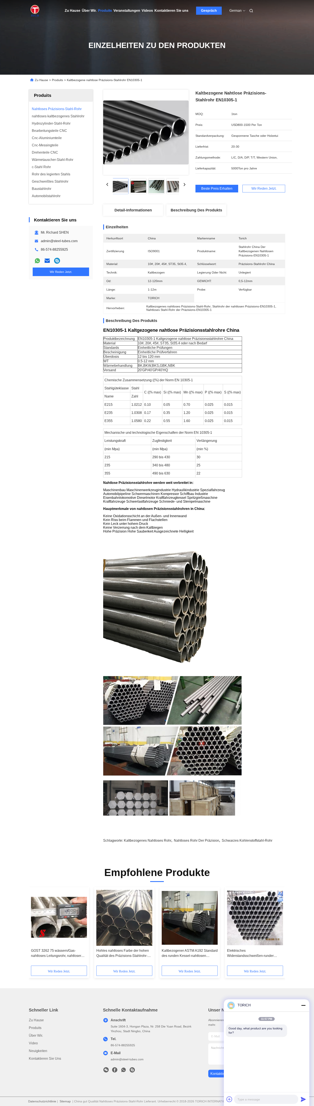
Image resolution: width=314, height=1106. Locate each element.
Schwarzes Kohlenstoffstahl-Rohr (247, 840)
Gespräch (209, 10)
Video (33, 1043)
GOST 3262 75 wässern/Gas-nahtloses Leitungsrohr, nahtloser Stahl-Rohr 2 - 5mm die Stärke (56, 953)
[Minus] (303, 1005)
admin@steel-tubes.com (59, 241)
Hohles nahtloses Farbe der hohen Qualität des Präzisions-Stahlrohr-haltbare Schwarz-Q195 (122, 953)
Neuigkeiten (38, 1051)
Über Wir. (89, 10)
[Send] (303, 1099)
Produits (105, 10)
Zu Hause (72, 10)
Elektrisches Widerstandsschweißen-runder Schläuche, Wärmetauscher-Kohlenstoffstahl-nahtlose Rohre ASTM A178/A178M (251, 953)
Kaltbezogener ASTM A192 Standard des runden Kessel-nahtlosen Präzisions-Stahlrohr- (190, 953)
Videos (147, 10)
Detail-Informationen (133, 210)
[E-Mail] (47, 260)
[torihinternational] (57, 260)
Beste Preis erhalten (216, 188)
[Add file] (229, 1099)
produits (35, 1028)
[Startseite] (35, 10)
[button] (36, 928)
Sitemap (65, 1101)
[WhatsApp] (37, 260)
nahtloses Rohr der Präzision (196, 840)
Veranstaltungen (126, 10)
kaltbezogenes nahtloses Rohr (147, 840)
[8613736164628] (123, 1071)
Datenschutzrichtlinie (42, 1101)
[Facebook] (115, 1071)
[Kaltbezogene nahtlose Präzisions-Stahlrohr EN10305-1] (146, 132)
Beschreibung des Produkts (196, 210)
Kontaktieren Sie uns (171, 10)
